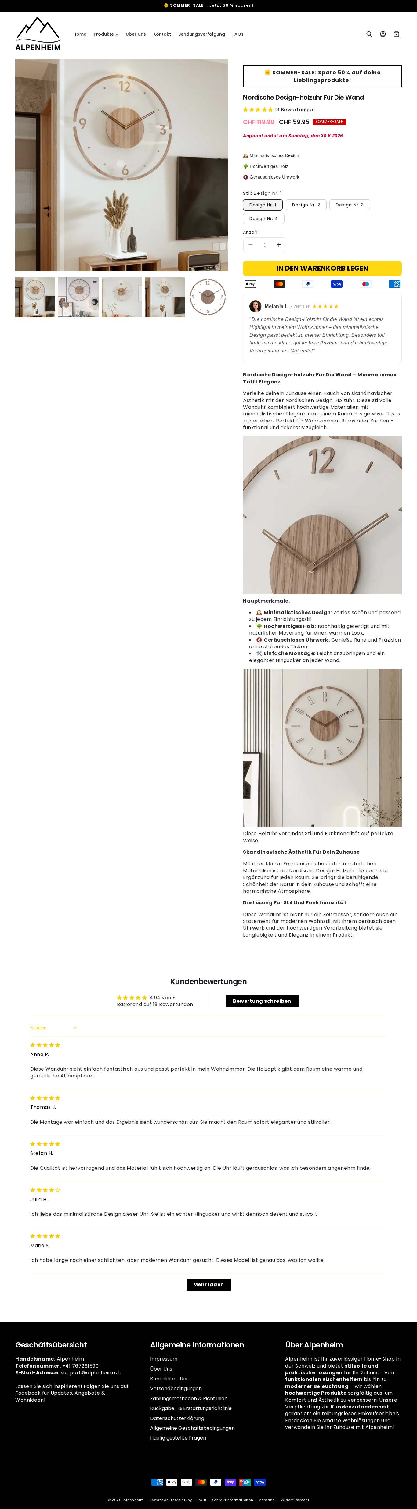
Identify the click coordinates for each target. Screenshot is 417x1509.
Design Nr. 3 (350, 205)
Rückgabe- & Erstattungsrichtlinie (191, 1408)
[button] (106, 34)
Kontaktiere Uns (169, 1378)
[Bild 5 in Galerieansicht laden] (208, 297)
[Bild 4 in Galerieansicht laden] (165, 297)
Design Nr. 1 (262, 205)
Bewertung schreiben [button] (262, 1001)
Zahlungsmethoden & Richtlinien (188, 1398)
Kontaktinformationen (232, 1499)
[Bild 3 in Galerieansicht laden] (122, 297)
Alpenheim (133, 1499)
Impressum (163, 1359)
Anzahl (251, 232)
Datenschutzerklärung (177, 1418)
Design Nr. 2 (306, 205)
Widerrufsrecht (295, 1499)
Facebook (28, 1393)
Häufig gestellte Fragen (178, 1437)
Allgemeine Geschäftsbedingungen (192, 1428)
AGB (202, 1499)
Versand (267, 1499)
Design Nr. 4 (263, 218)
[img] (45, 1044)
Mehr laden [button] (208, 1284)
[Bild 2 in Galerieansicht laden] (78, 297)
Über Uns (161, 1368)
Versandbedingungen (176, 1388)
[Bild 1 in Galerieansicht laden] (35, 297)
